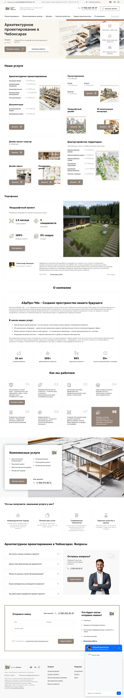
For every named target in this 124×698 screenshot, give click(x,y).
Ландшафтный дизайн (55, 681)
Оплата (76, 674)
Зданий (86, 83)
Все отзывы (111, 274)
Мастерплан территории (72, 164)
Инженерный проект (16, 114)
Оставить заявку (17, 402)
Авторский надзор (15, 89)
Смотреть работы (38, 49)
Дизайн (49, 16)
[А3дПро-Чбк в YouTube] (110, 2)
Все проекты (17, 248)
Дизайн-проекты (53, 674)
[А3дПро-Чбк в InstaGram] (118, 2)
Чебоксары (10, 2)
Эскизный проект (15, 81)
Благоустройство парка (76, 155)
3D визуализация (15, 98)
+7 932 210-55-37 (89, 8)
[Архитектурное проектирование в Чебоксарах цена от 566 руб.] (11, 9)
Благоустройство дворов (73, 151)
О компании (99, 16)
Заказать (15, 127)
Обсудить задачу (12, 49)
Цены (76, 677)
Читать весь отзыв (56, 274)
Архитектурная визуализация (14, 93)
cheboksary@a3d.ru (94, 2)
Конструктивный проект (15, 109)
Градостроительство (82, 16)
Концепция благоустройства (73, 169)
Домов (70, 83)
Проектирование (12, 16)
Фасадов (71, 91)
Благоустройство (63, 16)
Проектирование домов (32, 16)
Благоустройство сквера (73, 159)
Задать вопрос (75, 579)
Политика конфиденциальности (29, 675)
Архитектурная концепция (14, 85)
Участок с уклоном (74, 174)
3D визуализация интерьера (57, 677)
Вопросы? (115, 16)
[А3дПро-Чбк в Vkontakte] (114, 2)
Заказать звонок (111, 9)
